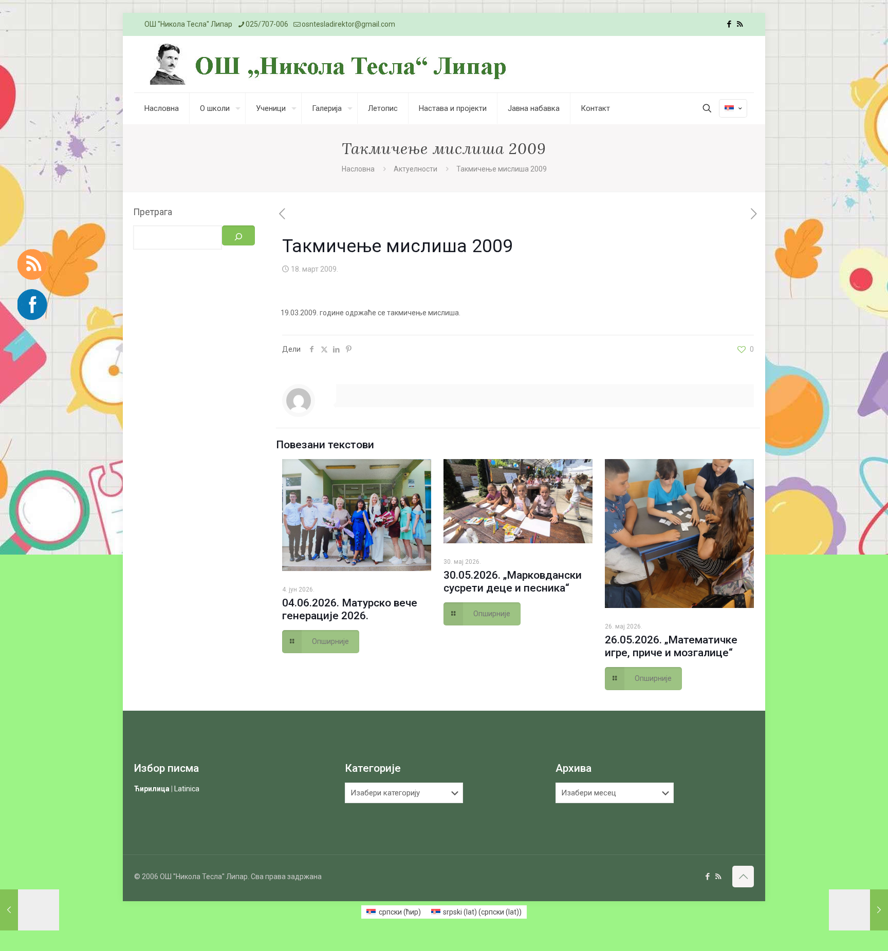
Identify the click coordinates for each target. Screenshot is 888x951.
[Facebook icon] (729, 24)
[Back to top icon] (743, 876)
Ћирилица (152, 789)
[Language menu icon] (733, 108)
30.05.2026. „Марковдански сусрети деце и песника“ (512, 581)
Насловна (358, 169)
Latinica (186, 789)
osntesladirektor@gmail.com (348, 24)
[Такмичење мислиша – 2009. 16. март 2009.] (29, 909)
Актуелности (415, 169)
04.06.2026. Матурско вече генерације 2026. (349, 609)
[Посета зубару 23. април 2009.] (858, 909)
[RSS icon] (740, 24)
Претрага (152, 211)
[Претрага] (238, 235)
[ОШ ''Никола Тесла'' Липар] (331, 64)
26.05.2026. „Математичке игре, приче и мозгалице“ (671, 646)
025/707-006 (267, 24)
